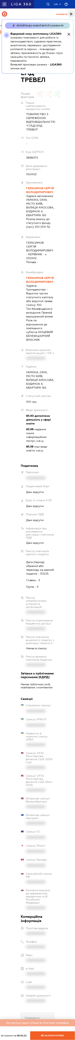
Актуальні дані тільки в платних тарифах (37, 1022)
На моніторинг (54, 1035)
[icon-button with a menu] (71, 14)
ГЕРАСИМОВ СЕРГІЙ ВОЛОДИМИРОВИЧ (40, 190)
